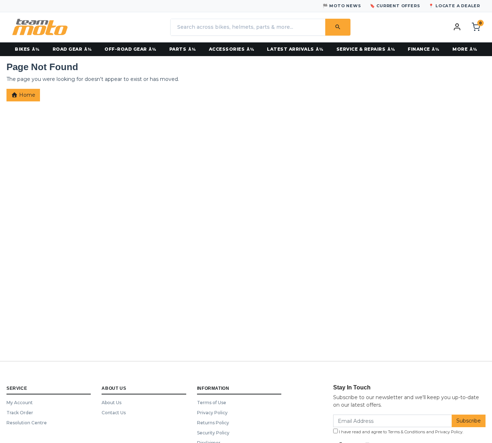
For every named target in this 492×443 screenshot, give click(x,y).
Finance (419, 49)
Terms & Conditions (406, 431)
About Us (111, 402)
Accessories (227, 49)
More (460, 49)
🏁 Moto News (342, 5)
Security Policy (213, 432)
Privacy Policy (212, 412)
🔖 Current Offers (395, 5)
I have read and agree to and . (400, 431)
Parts (178, 49)
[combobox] (247, 27)
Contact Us (114, 412)
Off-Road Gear (125, 49)
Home (26, 95)
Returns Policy (213, 422)
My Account (19, 402)
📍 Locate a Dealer (454, 5)
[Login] (457, 26)
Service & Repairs (361, 49)
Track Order (19, 412)
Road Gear (67, 49)
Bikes (22, 49)
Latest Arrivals (290, 49)
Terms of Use (211, 402)
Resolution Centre (26, 422)
